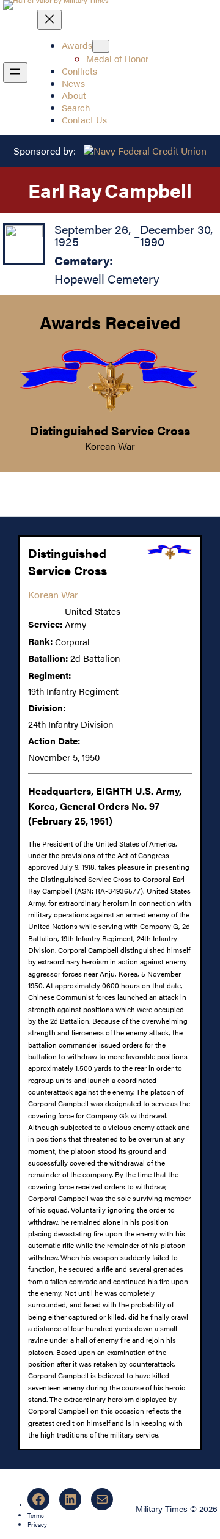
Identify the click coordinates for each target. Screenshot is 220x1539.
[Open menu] (15, 72)
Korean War (110, 446)
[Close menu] (49, 20)
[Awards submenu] (100, 46)
